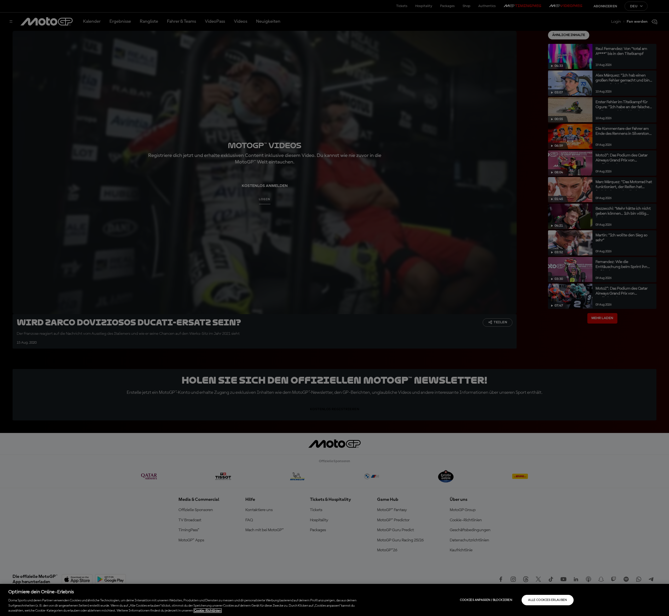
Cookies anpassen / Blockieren (486, 600)
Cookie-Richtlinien (207, 610)
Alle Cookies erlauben (547, 600)
